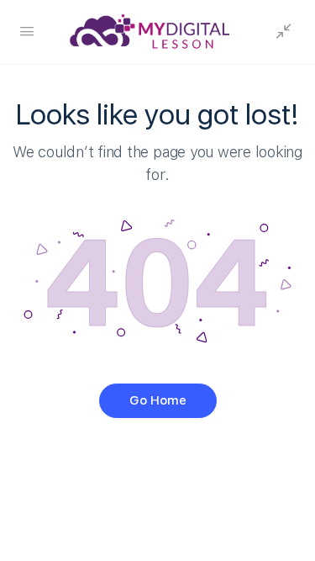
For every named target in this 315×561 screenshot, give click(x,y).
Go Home (157, 400)
